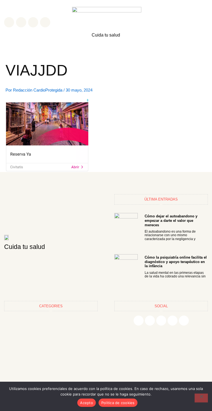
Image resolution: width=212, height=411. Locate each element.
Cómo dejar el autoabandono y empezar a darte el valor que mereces (171, 220)
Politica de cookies (118, 402)
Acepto (86, 402)
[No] (201, 398)
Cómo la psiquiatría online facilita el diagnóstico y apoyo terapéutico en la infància (176, 261)
